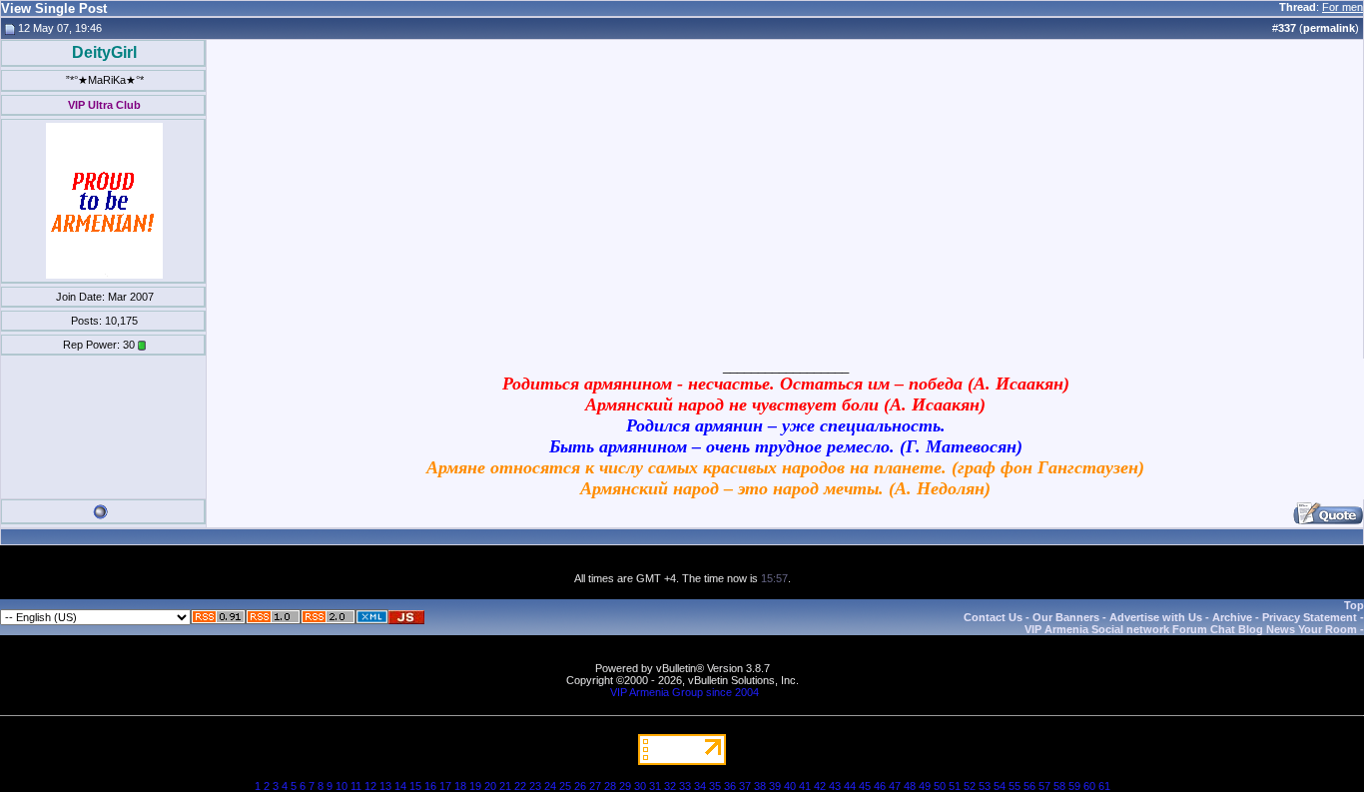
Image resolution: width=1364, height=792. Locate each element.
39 (775, 786)
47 (895, 786)
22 (520, 786)
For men (1342, 7)
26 (580, 786)
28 (610, 786)
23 (535, 786)
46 (880, 786)
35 (715, 786)
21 (505, 786)
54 (1000, 786)
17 (445, 786)
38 (760, 786)
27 (595, 786)
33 (685, 786)
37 (745, 786)
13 (385, 786)
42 (820, 786)
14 (400, 786)
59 (1074, 786)
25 (565, 786)
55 (1015, 786)
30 (640, 786)
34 (700, 786)
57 (1044, 786)
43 (835, 786)
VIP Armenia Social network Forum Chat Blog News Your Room (1190, 629)
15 (415, 786)
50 (940, 786)
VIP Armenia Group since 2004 (684, 692)
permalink (1329, 28)
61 (1104, 786)
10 (341, 786)
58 (1059, 786)
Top (1354, 605)
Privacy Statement (1309, 617)
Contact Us (993, 617)
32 (670, 786)
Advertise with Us (1155, 617)
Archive (1232, 617)
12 (370, 786)
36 (730, 786)
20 (490, 786)
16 (430, 786)
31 (655, 786)
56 (1029, 786)
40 (790, 786)
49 (925, 786)
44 (850, 786)
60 (1089, 786)
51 (955, 786)
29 (625, 786)
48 (910, 786)
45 (865, 786)
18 (460, 786)
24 (550, 786)
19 (475, 786)
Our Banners (1065, 617)
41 (805, 786)
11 (355, 786)
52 (970, 786)
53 (985, 786)
